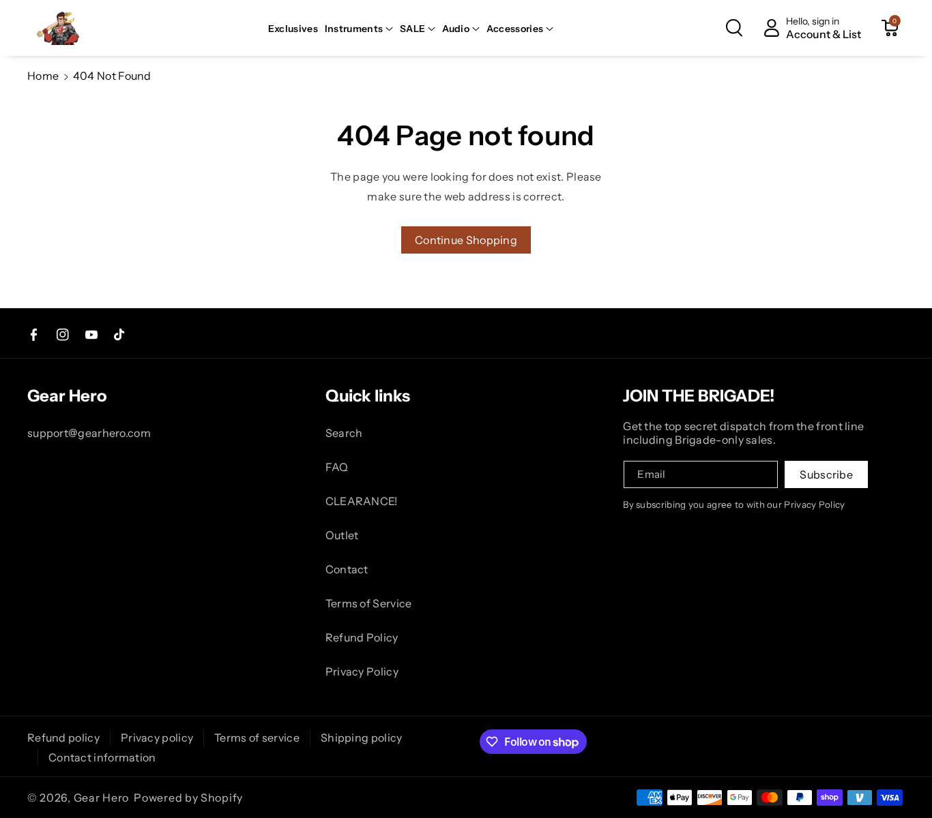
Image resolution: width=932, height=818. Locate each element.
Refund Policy (361, 637)
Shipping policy (362, 737)
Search (344, 433)
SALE (412, 28)
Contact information (102, 757)
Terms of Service (368, 603)
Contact (346, 569)
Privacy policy (157, 737)
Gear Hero (101, 797)
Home (43, 75)
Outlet (342, 535)
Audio (455, 28)
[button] (359, 28)
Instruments (354, 28)
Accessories (514, 28)
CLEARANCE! (361, 501)
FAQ (337, 467)
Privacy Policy (361, 671)
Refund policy (63, 737)
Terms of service (257, 737)
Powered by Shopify (188, 797)
